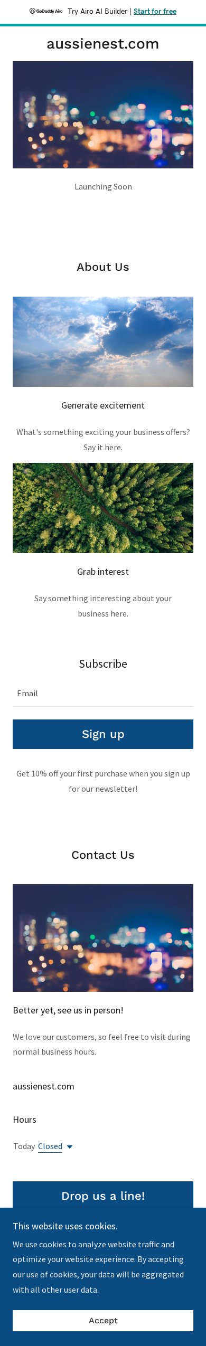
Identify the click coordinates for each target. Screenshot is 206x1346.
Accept (103, 1321)
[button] (67, 1147)
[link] (103, 44)
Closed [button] (50, 1146)
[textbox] (103, 693)
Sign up (103, 734)
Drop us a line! (103, 1195)
